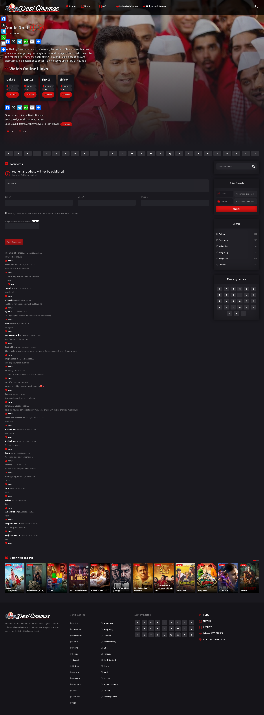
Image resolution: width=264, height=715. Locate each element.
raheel (8, 288)
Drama (40, 119)
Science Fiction (111, 684)
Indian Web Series (128, 6)
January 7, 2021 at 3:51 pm (16, 371)
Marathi (75, 672)
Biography (223, 252)
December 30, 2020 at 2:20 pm (27, 347)
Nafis (7, 323)
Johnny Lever (34, 123)
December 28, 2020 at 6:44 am (20, 312)
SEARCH (236, 209)
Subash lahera (12, 511)
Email (81, 196)
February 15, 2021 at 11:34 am (20, 453)
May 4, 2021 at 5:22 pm (19, 500)
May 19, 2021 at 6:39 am (27, 512)
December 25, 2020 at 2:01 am (25, 265)
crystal (8, 300)
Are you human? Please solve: (18, 221)
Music (106, 672)
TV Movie (76, 696)
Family (75, 653)
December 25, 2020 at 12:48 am (32, 253)
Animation (223, 246)
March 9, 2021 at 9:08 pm (21, 465)
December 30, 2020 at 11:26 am (31, 335)
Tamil (74, 690)
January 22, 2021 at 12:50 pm (19, 406)
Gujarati (75, 660)
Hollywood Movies (156, 6)
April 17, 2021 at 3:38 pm (31, 277)
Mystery (76, 678)
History (75, 666)
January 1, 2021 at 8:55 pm (25, 359)
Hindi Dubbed (110, 660)
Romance (76, 684)
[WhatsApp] (4, 37)
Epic (106, 647)
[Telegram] (4, 31)
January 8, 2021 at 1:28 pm (19, 382)
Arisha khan (10, 429)
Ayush (7, 311)
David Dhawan (36, 115)
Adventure (224, 240)
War (74, 702)
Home (72, 6)
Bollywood (19, 119)
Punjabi (107, 678)
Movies (87, 6)
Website (144, 196)
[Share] (4, 49)
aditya (8, 500)
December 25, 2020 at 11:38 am (21, 288)
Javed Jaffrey (18, 123)
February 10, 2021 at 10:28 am (26, 441)
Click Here (12, 95)
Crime (75, 641)
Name (8, 196)
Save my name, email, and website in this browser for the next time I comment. (44, 213)
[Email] (4, 43)
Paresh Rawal (51, 123)
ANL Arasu (21, 115)
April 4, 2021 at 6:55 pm (17, 488)
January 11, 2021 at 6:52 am (17, 394)
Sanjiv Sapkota (12, 523)
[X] (4, 25)
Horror (107, 666)
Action (222, 234)
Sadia (7, 452)
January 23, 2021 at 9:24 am (35, 418)
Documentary (110, 641)
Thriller (107, 690)
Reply (10, 261)
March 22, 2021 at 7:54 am (26, 477)
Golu (7, 488)
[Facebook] (4, 19)
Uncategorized (110, 696)
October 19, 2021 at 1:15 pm (29, 524)
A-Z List (106, 6)
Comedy (30, 119)
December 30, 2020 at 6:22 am (19, 324)
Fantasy (107, 653)
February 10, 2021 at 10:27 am (26, 430)
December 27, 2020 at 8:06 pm (21, 300)
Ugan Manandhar (13, 335)
